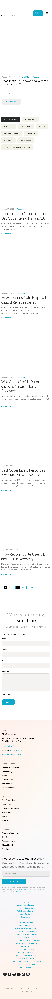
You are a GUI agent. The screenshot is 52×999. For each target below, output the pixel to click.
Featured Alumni (25, 77)
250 (23, 587)
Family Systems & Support (26, 943)
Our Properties (8, 800)
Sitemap (5, 820)
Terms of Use (17, 891)
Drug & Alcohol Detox (25, 905)
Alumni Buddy (8, 845)
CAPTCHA (6, 695)
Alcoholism (26, 126)
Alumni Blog (7, 771)
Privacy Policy (25, 889)
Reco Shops (7, 804)
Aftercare (25, 902)
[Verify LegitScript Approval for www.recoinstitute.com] (26, 982)
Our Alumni (6, 849)
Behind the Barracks (26, 925)
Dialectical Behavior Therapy (27, 934)
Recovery (36, 77)
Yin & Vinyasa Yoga (26, 967)
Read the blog (11, 102)
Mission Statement (10, 833)
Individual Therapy (27, 949)
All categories (10, 119)
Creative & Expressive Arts (27, 931)
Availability (6, 812)
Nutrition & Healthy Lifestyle (26, 952)
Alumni (42, 126)
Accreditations (8, 841)
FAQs (4, 816)
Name (4, 639)
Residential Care (25, 914)
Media (4, 775)
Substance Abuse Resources (17, 147)
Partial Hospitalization (25, 911)
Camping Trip (7, 780)
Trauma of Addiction (27, 964)
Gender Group (26, 946)
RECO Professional (26, 958)
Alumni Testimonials (10, 767)
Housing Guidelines (10, 808)
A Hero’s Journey (26, 922)
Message (6, 671)
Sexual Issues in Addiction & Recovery (26, 961)
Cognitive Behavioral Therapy (26, 928)
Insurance (31, 133)
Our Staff (6, 837)
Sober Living (25, 140)
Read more (6, 234)
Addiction (8, 126)
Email (4, 650)
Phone (5, 660)
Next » (31, 587)
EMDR (26, 937)
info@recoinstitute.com (12, 754)
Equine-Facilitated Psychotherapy (27, 940)
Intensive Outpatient (25, 908)
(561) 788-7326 (9, 746)
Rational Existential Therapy (26, 955)
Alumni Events (8, 784)
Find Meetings (8, 788)
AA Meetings (30, 119)
